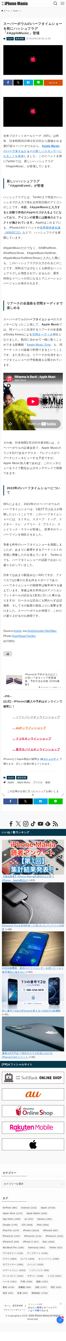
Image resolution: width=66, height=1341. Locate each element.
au (28, 1219)
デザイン (35, 1276)
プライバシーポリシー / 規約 (16, 1310)
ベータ (10, 1281)
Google (10, 1225)
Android (29, 1208)
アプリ (10, 1259)
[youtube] (40, 824)
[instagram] (26, 824)
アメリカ (37, 782)
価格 (42, 1281)
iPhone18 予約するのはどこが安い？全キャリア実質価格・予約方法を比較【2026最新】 (42, 679)
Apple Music (23, 782)
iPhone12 (11, 1236)
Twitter (55, 1247)
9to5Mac (51, 630)
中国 (26, 1281)
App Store (12, 1219)
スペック (35, 1264)
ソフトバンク (39, 1270)
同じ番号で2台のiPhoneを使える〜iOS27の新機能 (31, 1010)
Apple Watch (37, 1213)
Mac (48, 1242)
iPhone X (31, 1242)
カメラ (27, 1259)
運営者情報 (17, 1306)
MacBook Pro (13, 1247)
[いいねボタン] (7, 653)
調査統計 (40, 1293)
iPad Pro (11, 1230)
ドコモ (54, 1276)
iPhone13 (33, 1236)
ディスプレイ (13, 1276)
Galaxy (44, 1219)
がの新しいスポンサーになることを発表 (32, 151)
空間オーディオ (42, 334)
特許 (56, 1287)
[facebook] (11, 824)
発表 (22, 1293)
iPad (43, 1225)
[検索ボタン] (55, 3)
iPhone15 (11, 1242)
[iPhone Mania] (14, 3)
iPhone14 (54, 1236)
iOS (27, 1225)
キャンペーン (49, 1259)
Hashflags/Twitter (24, 636)
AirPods (10, 1208)
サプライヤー (13, 1264)
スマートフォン (14, 1270)
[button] (8, 82)
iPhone (31, 1230)
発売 (8, 1293)
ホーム (7, 1306)
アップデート (37, 1253)
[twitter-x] (18, 824)
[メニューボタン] (62, 3)
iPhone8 (50, 1230)
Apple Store (13, 1213)
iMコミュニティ (49, 759)
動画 (48, 782)
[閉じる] (60, 1304)
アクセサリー (13, 1253)
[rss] (55, 824)
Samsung (36, 1247)
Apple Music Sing (39, 344)
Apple (10, 39)
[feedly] (48, 824)
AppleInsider (35, 630)
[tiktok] (33, 824)
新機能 (24, 1287)
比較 (41, 1287)
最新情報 (20, 39)
